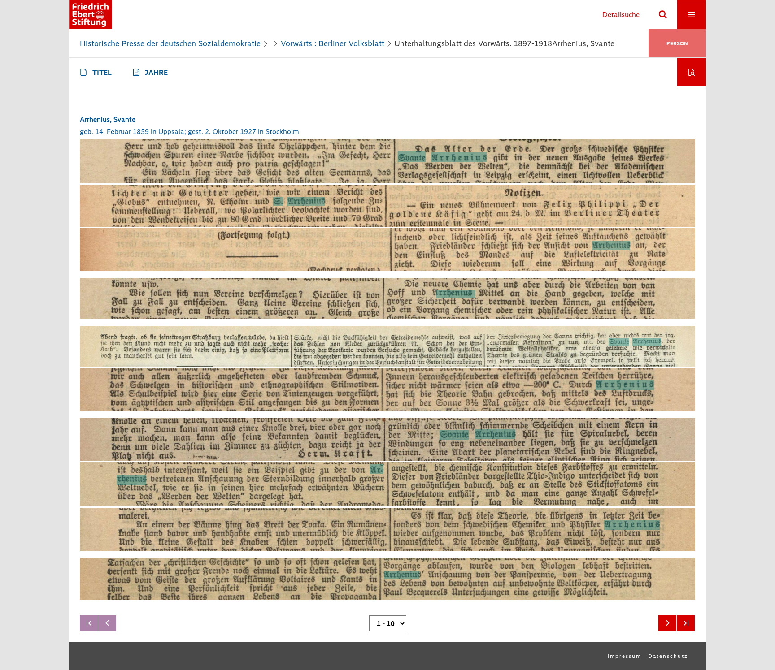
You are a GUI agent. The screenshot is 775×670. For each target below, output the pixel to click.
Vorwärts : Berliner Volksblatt (332, 43)
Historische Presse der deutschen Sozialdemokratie (170, 43)
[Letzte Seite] (686, 623)
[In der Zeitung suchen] (691, 72)
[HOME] (90, 14)
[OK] (663, 14)
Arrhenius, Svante (107, 119)
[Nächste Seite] (667, 623)
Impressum (624, 656)
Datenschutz (668, 656)
